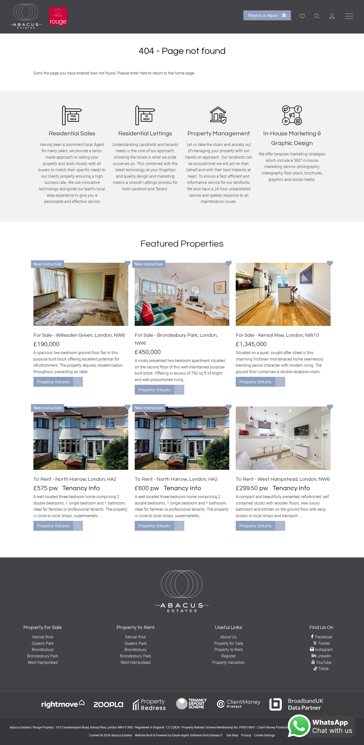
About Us (228, 637)
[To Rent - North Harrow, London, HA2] (80, 438)
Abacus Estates (121, 735)
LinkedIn (323, 656)
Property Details (53, 382)
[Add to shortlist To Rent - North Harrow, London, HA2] (128, 407)
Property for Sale (228, 643)
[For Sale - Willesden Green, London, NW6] (80, 294)
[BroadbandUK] (296, 709)
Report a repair (263, 15)
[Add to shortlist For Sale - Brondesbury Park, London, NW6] (229, 264)
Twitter (323, 643)
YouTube (323, 662)
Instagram (323, 649)
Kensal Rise (42, 637)
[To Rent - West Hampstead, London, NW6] (283, 438)
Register (228, 656)
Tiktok (323, 669)
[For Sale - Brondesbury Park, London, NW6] (182, 294)
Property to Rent (228, 649)
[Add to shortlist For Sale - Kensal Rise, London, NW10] (330, 264)
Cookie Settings (264, 735)
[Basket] (302, 16)
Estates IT (216, 735)
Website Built (144, 735)
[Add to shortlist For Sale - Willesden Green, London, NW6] (128, 264)
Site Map (232, 735)
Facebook (323, 637)
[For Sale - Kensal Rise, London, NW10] (283, 294)
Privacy (246, 735)
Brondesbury (43, 649)
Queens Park (43, 643)
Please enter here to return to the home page (155, 73)
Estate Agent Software (187, 735)
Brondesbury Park (42, 656)
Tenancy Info (81, 488)
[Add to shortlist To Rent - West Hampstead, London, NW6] (330, 407)
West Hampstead (43, 662)
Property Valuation (228, 662)
